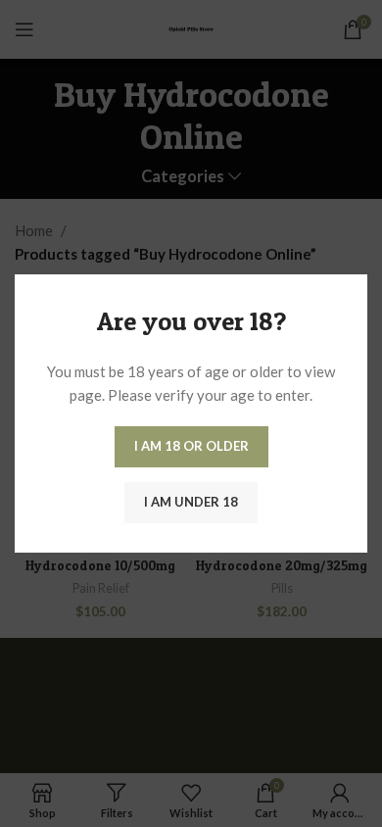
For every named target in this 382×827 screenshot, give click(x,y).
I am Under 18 (191, 502)
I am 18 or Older (191, 446)
